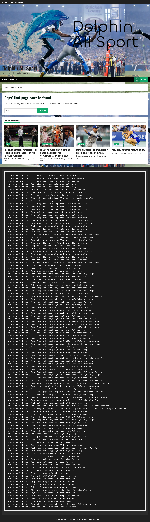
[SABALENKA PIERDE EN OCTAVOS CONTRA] (129, 136)
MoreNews (83, 519)
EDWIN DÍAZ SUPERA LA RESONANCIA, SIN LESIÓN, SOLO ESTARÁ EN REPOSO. (93, 151)
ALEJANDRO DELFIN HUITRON (15, 159)
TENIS (116, 144)
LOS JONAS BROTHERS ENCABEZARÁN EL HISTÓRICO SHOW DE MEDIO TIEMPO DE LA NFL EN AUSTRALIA (20, 153)
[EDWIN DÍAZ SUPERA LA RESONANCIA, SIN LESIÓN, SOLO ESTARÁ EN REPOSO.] (93, 136)
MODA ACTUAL (47, 144)
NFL (8, 144)
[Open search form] (132, 79)
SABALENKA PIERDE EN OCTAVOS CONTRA (128, 150)
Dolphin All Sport (19, 68)
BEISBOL (81, 144)
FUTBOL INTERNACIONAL (10, 79)
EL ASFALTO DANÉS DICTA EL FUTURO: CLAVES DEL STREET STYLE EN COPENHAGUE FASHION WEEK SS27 (55, 153)
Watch (143, 79)
